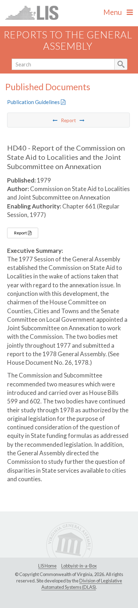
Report (21, 232)
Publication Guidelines (34, 102)
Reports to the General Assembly (68, 40)
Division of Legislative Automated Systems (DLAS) (81, 584)
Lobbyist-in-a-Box (79, 566)
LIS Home (47, 566)
